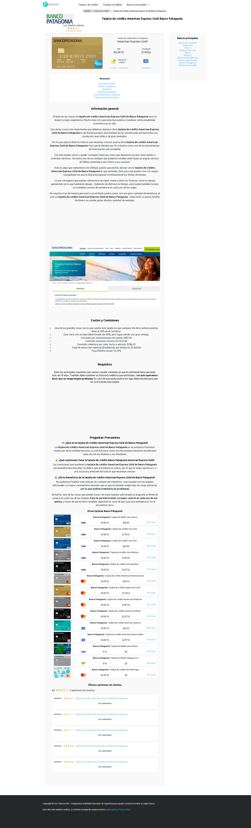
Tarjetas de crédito (88, 4)
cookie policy (111, 809)
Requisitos (106, 89)
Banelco (188, 55)
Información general (106, 83)
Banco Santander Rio (187, 57)
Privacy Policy (124, 809)
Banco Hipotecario (187, 60)
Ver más (151, 522)
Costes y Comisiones (106, 86)
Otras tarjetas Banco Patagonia (107, 94)
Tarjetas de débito (112, 4)
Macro (188, 48)
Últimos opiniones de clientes (106, 97)
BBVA (187, 52)
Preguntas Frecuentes (107, 92)
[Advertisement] (105, 225)
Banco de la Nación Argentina (187, 44)
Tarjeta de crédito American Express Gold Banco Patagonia (139, 11)
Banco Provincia (188, 50)
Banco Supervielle (188, 65)
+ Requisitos (146, 68)
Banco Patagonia (187, 62)
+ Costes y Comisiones (118, 68)
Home (87, 11)
